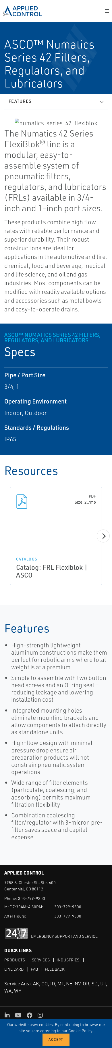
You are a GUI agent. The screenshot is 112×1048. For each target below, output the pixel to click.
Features (20, 101)
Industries (68, 959)
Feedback (55, 969)
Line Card (14, 969)
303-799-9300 (31, 898)
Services (41, 959)
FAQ (34, 969)
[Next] (103, 536)
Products (14, 959)
